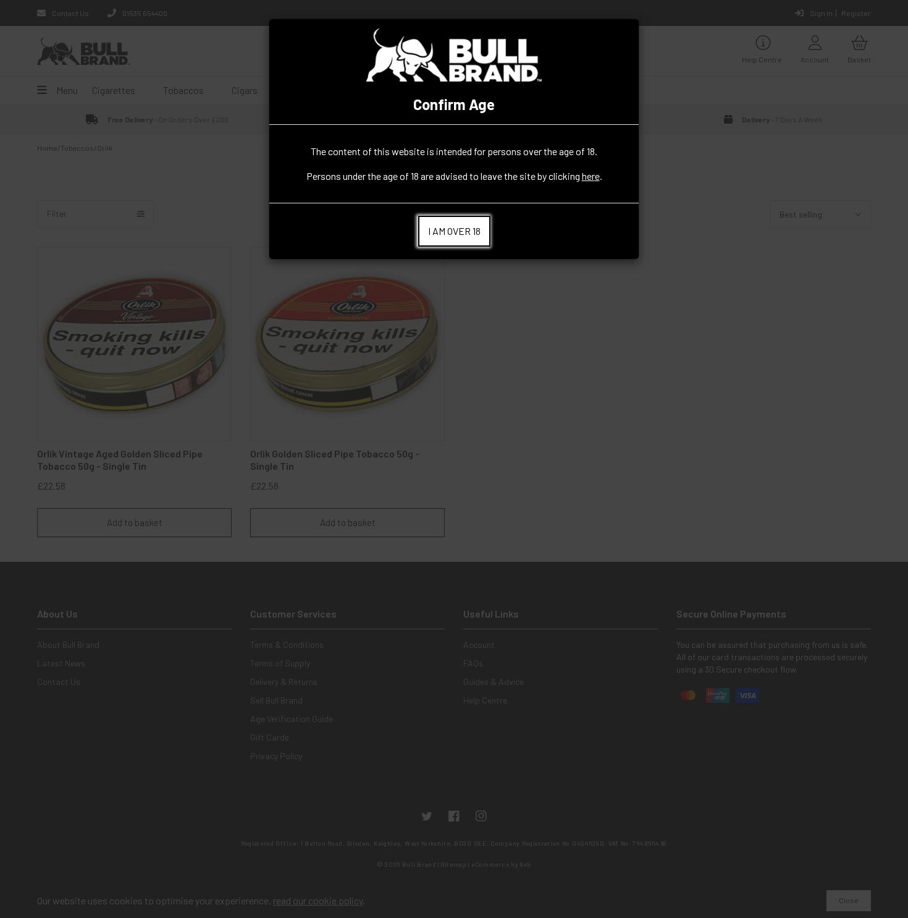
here (591, 176)
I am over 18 (454, 231)
